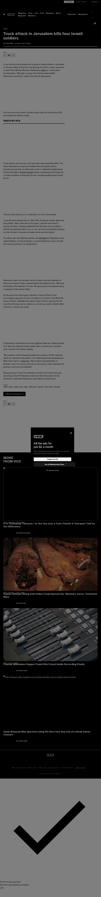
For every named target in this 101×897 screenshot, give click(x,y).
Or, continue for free (52, 470)
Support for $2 (52, 459)
